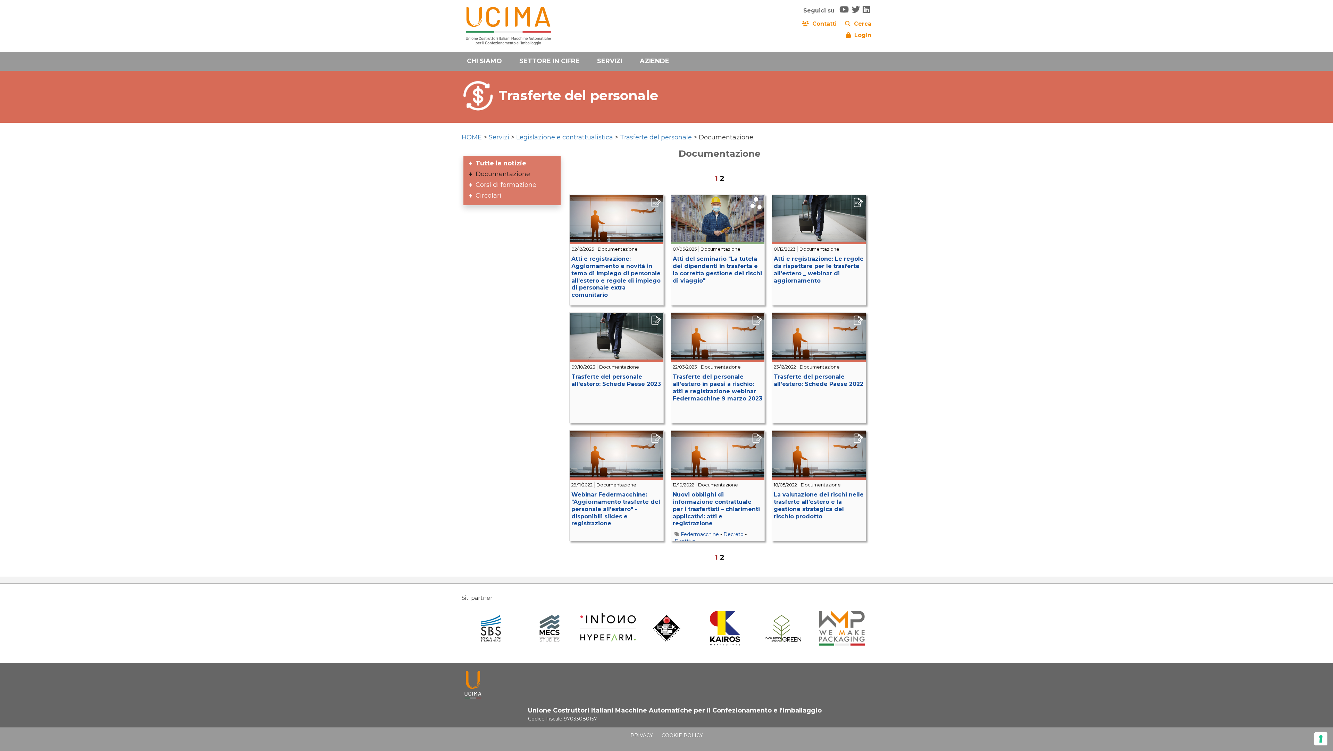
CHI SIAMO (484, 61)
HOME (472, 137)
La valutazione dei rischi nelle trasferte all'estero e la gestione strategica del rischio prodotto (819, 505)
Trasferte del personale (656, 137)
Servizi (499, 137)
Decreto (733, 534)
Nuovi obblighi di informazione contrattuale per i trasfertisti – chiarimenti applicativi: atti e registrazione (716, 509)
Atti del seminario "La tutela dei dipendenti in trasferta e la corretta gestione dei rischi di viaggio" (717, 270)
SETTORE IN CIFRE (549, 61)
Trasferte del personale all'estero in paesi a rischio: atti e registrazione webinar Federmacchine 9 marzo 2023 (717, 387)
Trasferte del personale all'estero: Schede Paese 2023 (616, 380)
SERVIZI (609, 61)
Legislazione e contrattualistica (564, 137)
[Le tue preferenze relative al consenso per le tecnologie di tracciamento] (1320, 738)
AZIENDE (654, 61)
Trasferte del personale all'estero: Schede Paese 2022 (818, 380)
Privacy (641, 735)
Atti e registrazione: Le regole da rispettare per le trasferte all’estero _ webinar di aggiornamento (819, 270)
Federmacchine (700, 534)
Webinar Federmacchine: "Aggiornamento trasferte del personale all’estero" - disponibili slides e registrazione (615, 509)
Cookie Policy (682, 735)
